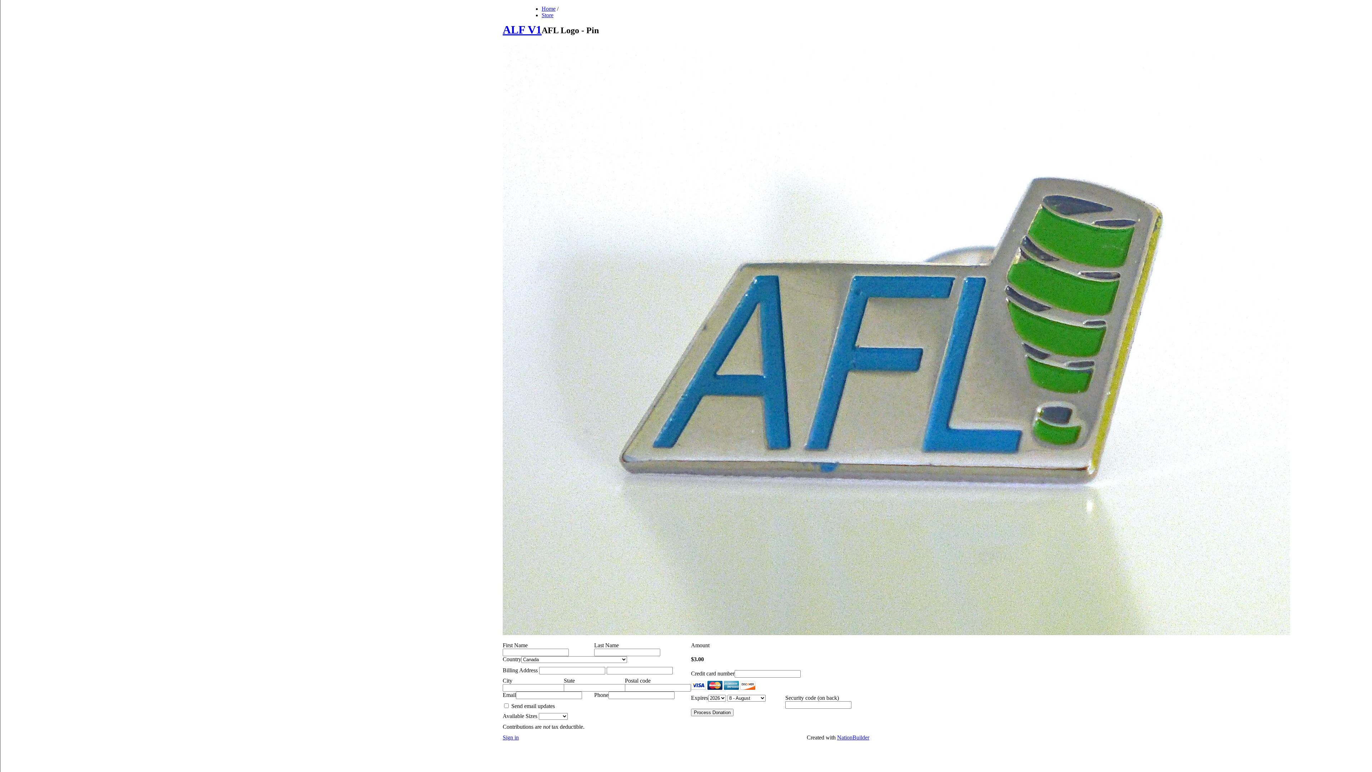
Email (509, 695)
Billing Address (520, 670)
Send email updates (532, 706)
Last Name (606, 645)
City (507, 681)
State (569, 681)
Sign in (511, 737)
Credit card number (713, 673)
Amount (700, 645)
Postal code (638, 681)
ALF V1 (522, 29)
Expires (699, 698)
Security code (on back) (812, 698)
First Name (515, 645)
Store (547, 15)
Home (549, 9)
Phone (601, 695)
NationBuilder (853, 737)
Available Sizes (520, 716)
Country (512, 659)
